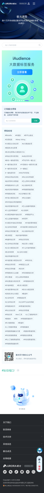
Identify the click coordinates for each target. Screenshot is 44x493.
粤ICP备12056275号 (32, 485)
